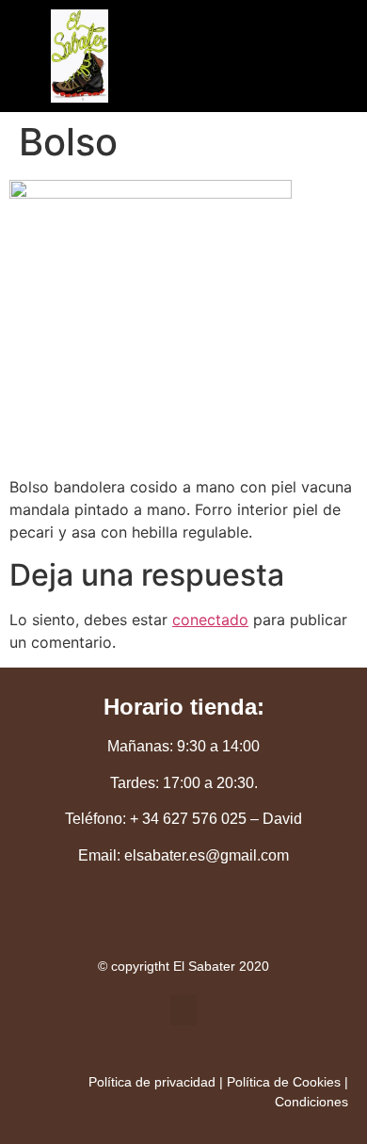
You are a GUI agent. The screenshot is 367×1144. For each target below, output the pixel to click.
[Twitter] (121, 919)
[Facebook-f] (183, 919)
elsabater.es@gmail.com (206, 855)
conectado (210, 619)
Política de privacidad (151, 1081)
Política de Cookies (284, 1081)
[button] (169, 66)
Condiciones (311, 1101)
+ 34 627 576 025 (188, 819)
